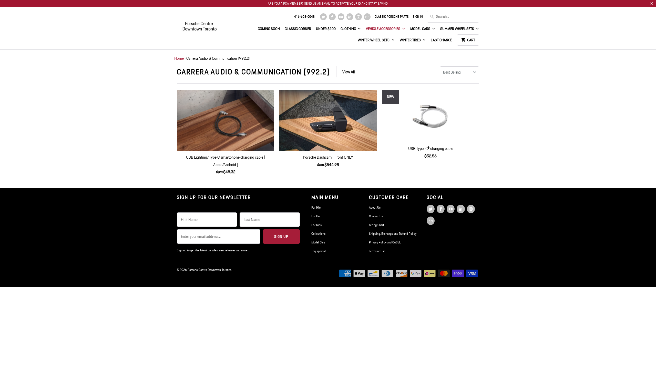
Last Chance (441, 40)
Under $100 (326, 29)
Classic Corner (298, 29)
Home (179, 58)
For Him (316, 207)
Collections (318, 233)
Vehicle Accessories (383, 29)
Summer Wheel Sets (457, 29)
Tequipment (318, 251)
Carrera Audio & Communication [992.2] (253, 71)
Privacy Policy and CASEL (385, 242)
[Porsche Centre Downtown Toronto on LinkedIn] (349, 16)
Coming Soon (269, 29)
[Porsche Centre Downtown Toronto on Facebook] (332, 16)
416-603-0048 (304, 16)
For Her (316, 216)
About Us (375, 207)
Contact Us (376, 216)
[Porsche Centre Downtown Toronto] (200, 24)
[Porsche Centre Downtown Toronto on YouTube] (341, 16)
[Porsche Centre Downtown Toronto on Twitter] (323, 16)
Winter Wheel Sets (374, 40)
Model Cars (420, 29)
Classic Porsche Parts (392, 16)
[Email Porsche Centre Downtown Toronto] (367, 16)
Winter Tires (411, 40)
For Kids (316, 224)
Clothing (349, 29)
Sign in (418, 16)
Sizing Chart (376, 224)
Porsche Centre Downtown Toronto (209, 269)
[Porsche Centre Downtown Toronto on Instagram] (358, 16)
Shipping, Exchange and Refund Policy (392, 233)
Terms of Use (377, 251)
